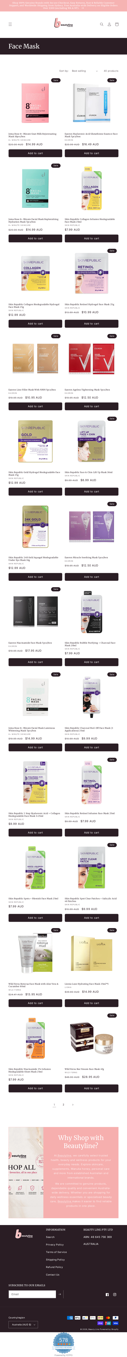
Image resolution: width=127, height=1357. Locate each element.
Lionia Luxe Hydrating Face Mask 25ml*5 (87, 984)
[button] (10, 24)
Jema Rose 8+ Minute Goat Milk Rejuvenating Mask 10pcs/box (32, 135)
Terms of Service (56, 1252)
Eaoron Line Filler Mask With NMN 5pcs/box (32, 390)
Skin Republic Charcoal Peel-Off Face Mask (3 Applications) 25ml (89, 729)
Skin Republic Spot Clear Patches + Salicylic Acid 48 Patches (91, 900)
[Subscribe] (59, 1294)
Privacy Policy (55, 1244)
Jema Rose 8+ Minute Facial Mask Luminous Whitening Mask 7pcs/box (32, 729)
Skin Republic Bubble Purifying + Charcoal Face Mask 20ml (90, 644)
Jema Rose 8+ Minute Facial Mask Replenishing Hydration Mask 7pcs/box (33, 220)
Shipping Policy (55, 1259)
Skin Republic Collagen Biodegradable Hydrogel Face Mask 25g (34, 305)
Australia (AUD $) (21, 1324)
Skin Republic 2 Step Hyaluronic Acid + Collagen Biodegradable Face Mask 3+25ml (34, 814)
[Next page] (72, 1104)
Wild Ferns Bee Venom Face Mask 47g (84, 1069)
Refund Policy (54, 1267)
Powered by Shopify (109, 1329)
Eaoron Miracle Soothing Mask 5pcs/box (86, 557)
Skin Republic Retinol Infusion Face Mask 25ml (90, 813)
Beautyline (64, 1155)
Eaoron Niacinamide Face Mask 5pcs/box (30, 643)
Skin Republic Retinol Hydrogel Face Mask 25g (89, 304)
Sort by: (64, 70)
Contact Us (52, 1274)
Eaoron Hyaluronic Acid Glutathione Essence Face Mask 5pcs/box (91, 135)
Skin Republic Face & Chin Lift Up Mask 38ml (89, 472)
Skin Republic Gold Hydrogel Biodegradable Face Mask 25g (34, 473)
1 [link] (54, 1104)
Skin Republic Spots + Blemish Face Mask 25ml (33, 898)
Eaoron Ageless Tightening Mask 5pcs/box (87, 390)
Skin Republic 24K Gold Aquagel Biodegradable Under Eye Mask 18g (33, 558)
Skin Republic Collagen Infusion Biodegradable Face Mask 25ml (90, 220)
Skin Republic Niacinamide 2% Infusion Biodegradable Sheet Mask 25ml (30, 1070)
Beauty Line (93, 1329)
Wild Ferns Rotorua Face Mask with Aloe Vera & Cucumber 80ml (34, 985)
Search (50, 1237)
